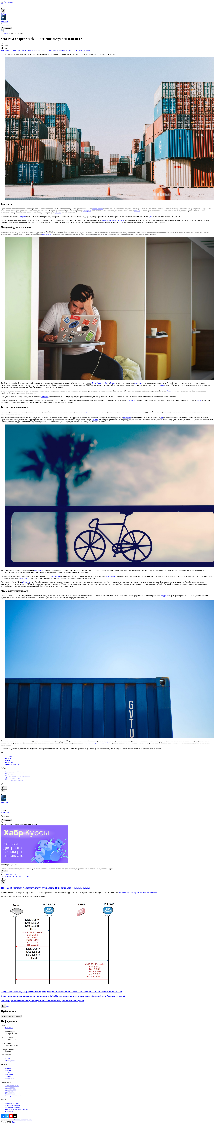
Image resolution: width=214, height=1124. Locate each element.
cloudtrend (4, 33)
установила (159, 385)
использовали (97, 209)
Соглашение (10, 1094)
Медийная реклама (12, 1105)
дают (150, 217)
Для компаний (10, 1090)
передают (127, 418)
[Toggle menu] (2, 2)
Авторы (8, 1076)
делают (58, 213)
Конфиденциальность (13, 1096)
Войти (7, 1059)
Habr (13, 1122)
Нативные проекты (12, 1107)
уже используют (24, 741)
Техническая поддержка (23, 1120)
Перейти (4, 871)
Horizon (113, 383)
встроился (56, 576)
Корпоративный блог (13, 1103)
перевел (137, 211)
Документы (9, 1092)
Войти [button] (3, 14)
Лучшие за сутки (7, 1016)
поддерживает (110, 576)
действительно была (93, 412)
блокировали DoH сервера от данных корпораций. (138, 893)
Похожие (18, 1016)
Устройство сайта (12, 1086)
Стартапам (9, 1111)
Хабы (7, 1072)
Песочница (9, 1078)
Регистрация (10, 1061)
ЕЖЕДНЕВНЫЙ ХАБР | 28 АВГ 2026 (15, 876)
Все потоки (8, 2)
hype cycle (37, 570)
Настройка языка (7, 1120)
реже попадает (23, 578)
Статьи (8, 1068)
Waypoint (164, 596)
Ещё (7, 1006)
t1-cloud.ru (9, 1028)
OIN (161, 418)
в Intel (198, 400)
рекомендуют (47, 234)
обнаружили (171, 391)
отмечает (44, 397)
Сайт (3, 804)
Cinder (106, 383)
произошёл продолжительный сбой (96, 743)
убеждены (26, 582)
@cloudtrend (5, 812)
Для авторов (10, 1088)
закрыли (132, 400)
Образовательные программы (16, 1109)
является (137, 383)
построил (87, 211)
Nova (94, 383)
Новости (8, 1070)
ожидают (21, 217)
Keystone (100, 383)
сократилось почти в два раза (112, 220)
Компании (9, 1074)
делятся (95, 420)
